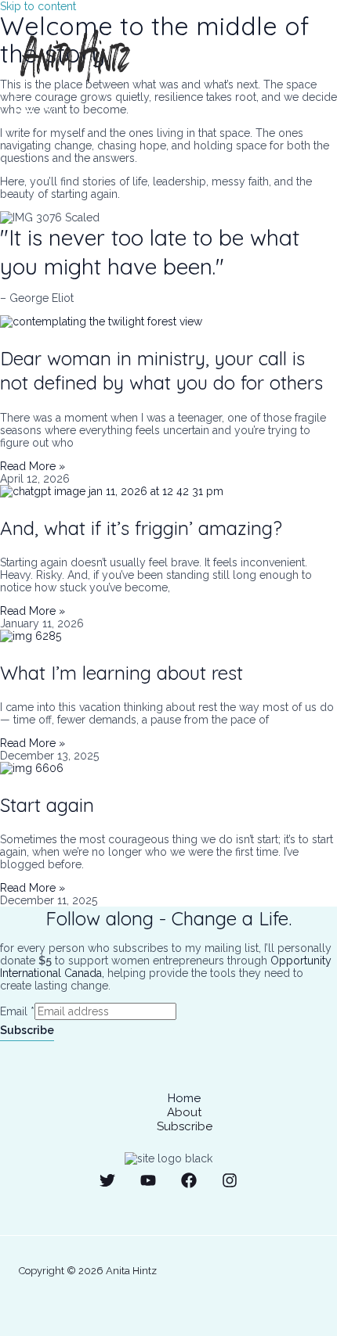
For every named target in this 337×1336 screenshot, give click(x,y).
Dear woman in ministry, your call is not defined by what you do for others (161, 370)
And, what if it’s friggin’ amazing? (141, 528)
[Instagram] (229, 1184)
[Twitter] (107, 1184)
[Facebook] (189, 1184)
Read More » (32, 466)
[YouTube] (148, 1184)
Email (17, 1011)
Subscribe (27, 1030)
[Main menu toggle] (35, 107)
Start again (47, 805)
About (184, 1112)
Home (184, 1098)
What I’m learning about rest (121, 672)
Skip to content (38, 6)
